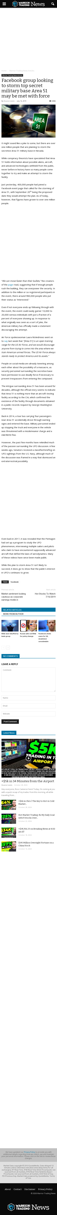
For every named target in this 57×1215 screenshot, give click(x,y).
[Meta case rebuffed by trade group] (10, 625)
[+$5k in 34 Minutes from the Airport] (28, 758)
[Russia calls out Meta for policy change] (28, 625)
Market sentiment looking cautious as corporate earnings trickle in (13, 596)
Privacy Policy (29, 1152)
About (8, 1189)
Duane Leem (9, 101)
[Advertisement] (28, 39)
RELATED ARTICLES (12, 610)
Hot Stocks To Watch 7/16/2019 (45, 595)
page (10, 284)
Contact (18, 1189)
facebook (15, 582)
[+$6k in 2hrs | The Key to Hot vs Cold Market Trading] (8, 805)
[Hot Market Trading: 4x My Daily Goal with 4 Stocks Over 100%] (8, 819)
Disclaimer (29, 1189)
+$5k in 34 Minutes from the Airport (27, 781)
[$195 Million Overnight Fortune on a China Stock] (8, 846)
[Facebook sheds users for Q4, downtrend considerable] (47, 625)
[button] (53, 4)
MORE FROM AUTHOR (13, 614)
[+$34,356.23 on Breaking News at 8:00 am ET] (8, 833)
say (6, 341)
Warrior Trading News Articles (12, 75)
